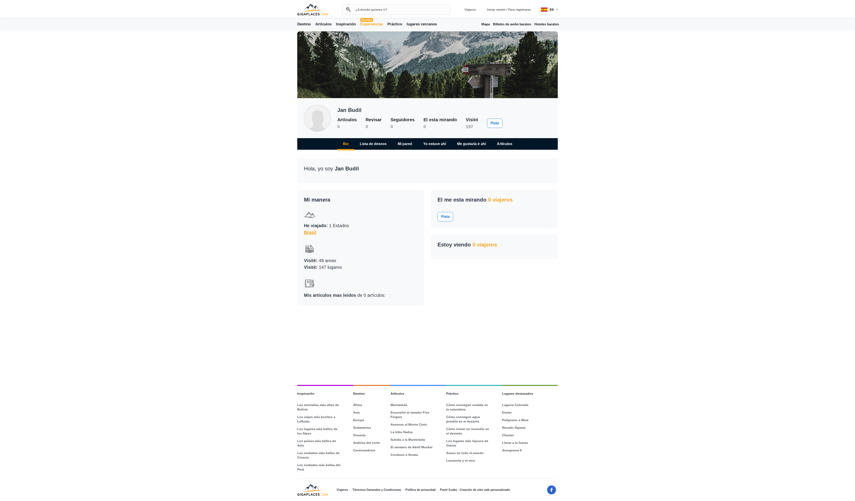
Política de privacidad (420, 489)
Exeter (507, 412)
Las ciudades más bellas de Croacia (318, 455)
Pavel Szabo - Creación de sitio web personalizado (475, 489)
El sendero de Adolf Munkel (411, 447)
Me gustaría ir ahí (471, 144)
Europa (358, 420)
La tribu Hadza (402, 432)
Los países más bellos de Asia (316, 443)
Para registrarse (519, 9)
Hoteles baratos (546, 24)
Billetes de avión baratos (512, 24)
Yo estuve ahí (434, 144)
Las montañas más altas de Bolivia (318, 407)
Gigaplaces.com (312, 10)
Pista (495, 123)
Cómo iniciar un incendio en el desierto (467, 431)
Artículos (323, 24)
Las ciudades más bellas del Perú (318, 467)
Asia (356, 412)
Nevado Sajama (513, 427)
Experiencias (371, 23)
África (357, 405)
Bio (346, 144)
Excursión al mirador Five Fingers (410, 415)
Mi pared (405, 144)
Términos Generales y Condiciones (376, 489)
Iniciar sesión (496, 9)
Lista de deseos (373, 144)
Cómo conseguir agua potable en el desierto (463, 419)
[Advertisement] (29, 106)
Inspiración (346, 24)
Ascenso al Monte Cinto (409, 424)
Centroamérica (364, 450)
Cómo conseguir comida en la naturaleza (467, 407)
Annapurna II (512, 450)
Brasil (310, 232)
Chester (508, 435)
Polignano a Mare (515, 420)
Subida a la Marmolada (408, 439)
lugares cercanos (422, 24)
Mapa (485, 24)
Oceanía (359, 435)
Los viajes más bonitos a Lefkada (316, 419)
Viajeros (470, 9)
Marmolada (399, 405)
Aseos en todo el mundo (465, 453)
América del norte (366, 442)
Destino (304, 24)
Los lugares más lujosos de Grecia (467, 443)
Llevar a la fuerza (515, 442)
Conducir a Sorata (404, 455)
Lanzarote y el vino (460, 460)
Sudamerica (362, 427)
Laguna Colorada (515, 405)
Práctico (394, 24)
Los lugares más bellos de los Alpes (317, 431)
